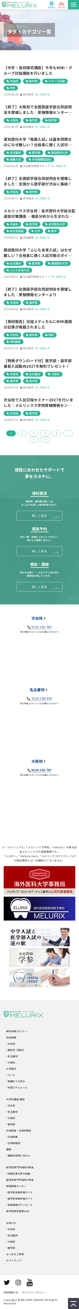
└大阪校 (10, 1062)
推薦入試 (15, 159)
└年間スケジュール (17, 1087)
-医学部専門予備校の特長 (20, 1167)
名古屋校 (15, 152)
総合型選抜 (17, 231)
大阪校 (14, 120)
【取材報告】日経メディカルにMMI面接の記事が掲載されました (38, 324)
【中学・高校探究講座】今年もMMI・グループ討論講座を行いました (38, 70)
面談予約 (61, 7)
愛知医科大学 (59, 152)
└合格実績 (12, 1137)
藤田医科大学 (59, 263)
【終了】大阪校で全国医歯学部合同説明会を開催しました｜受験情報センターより (38, 109)
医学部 (33, 81)
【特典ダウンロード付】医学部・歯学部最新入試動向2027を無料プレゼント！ (38, 363)
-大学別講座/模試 (15, 1099)
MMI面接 (15, 342)
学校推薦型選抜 (41, 159)
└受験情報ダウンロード (19, 1205)
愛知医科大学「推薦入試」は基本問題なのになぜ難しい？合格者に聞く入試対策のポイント (38, 142)
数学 (54, 231)
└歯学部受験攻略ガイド (19, 1198)
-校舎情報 (11, 1037)
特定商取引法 (11, 1292)
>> (45, 439)
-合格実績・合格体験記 (18, 1130)
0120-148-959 (41, 698)
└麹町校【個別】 (15, 1050)
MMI (12, 88)
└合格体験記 (13, 1143)
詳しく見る (39, 515)
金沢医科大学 (57, 224)
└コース (10, 1075)
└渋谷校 (10, 1043)
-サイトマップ (13, 1260)
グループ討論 (57, 81)
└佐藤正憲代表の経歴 (18, 1173)
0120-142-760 (41, 627)
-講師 (8, 1149)
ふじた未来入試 (19, 270)
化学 (37, 231)
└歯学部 (10, 1124)
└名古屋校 (12, 1056)
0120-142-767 (41, 770)
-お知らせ (11, 1223)
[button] (73, 4)
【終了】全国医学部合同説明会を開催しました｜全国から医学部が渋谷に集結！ (38, 181)
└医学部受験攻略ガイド (19, 1192)
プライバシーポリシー (34, 1292)
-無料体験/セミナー (16, 1031)
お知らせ (44, 94)
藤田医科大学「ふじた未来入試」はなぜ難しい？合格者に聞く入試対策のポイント (38, 252)
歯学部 (33, 120)
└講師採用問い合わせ (18, 1155)
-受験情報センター (16, 1186)
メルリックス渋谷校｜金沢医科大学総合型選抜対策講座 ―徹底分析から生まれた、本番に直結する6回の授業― (39, 213)
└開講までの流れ (15, 1081)
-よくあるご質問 (15, 1254)
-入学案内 (11, 1068)
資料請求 (51, 7)
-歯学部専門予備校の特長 (20, 1180)
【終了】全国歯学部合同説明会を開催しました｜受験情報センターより (38, 291)
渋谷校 (14, 81)
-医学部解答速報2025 (17, 1211)
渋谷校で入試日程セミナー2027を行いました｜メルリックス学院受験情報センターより (39, 402)
